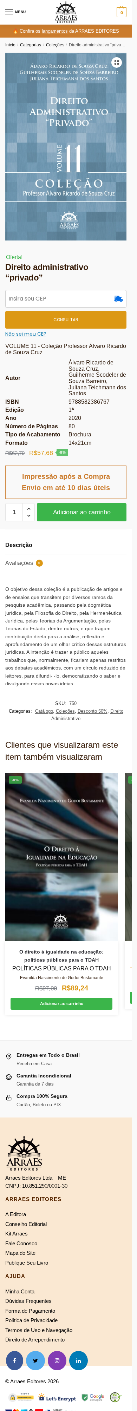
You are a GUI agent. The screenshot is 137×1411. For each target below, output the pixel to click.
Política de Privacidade (31, 1320)
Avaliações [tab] (22, 563)
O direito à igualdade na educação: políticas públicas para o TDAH (61, 956)
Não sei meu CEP (25, 333)
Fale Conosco (21, 1243)
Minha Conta (19, 1291)
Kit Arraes (16, 1234)
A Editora (15, 1214)
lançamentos (55, 31)
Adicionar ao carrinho (82, 512)
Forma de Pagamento (30, 1311)
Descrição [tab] (18, 545)
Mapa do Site (20, 1253)
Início (10, 44)
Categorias (30, 44)
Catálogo (44, 711)
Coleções (55, 44)
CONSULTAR (65, 320)
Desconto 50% (92, 711)
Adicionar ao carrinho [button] (61, 1003)
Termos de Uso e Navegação (38, 1330)
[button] (116, 62)
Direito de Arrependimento (35, 1340)
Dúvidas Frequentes (28, 1301)
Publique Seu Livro (26, 1263)
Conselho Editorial (26, 1224)
